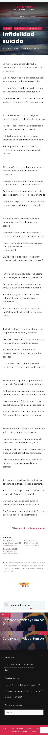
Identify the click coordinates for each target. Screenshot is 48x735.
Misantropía (7, 568)
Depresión (12, 565)
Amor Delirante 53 (9, 541)
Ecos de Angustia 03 (13, 685)
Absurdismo (9, 563)
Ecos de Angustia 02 (31, 685)
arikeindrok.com (40, 728)
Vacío (13, 571)
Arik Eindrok (24, 6)
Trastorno (6, 571)
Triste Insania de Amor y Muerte (28, 29)
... (31, 607)
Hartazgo (33, 565)
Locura (40, 565)
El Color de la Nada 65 (33, 691)
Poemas (7, 29)
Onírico (22, 568)
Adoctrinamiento (21, 563)
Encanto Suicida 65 (10, 549)
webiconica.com (29, 731)
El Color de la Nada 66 (14, 691)
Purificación (30, 568)
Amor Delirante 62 (30, 541)
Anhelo (35, 563)
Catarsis (42, 563)
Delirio (5, 565)
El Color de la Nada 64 (14, 697)
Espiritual (25, 565)
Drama (19, 565)
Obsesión (15, 568)
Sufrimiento (39, 568)
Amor (30, 563)
